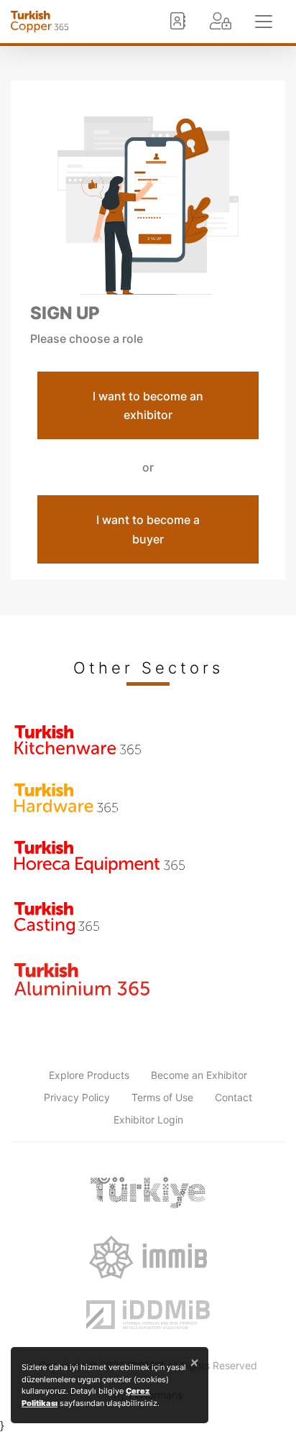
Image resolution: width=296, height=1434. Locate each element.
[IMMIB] (147, 1257)
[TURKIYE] (148, 1192)
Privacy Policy (77, 1097)
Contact (233, 1097)
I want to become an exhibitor (148, 405)
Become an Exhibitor (199, 1075)
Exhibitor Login (148, 1119)
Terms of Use (162, 1097)
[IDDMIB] (148, 1314)
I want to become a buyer (148, 529)
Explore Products (89, 1075)
